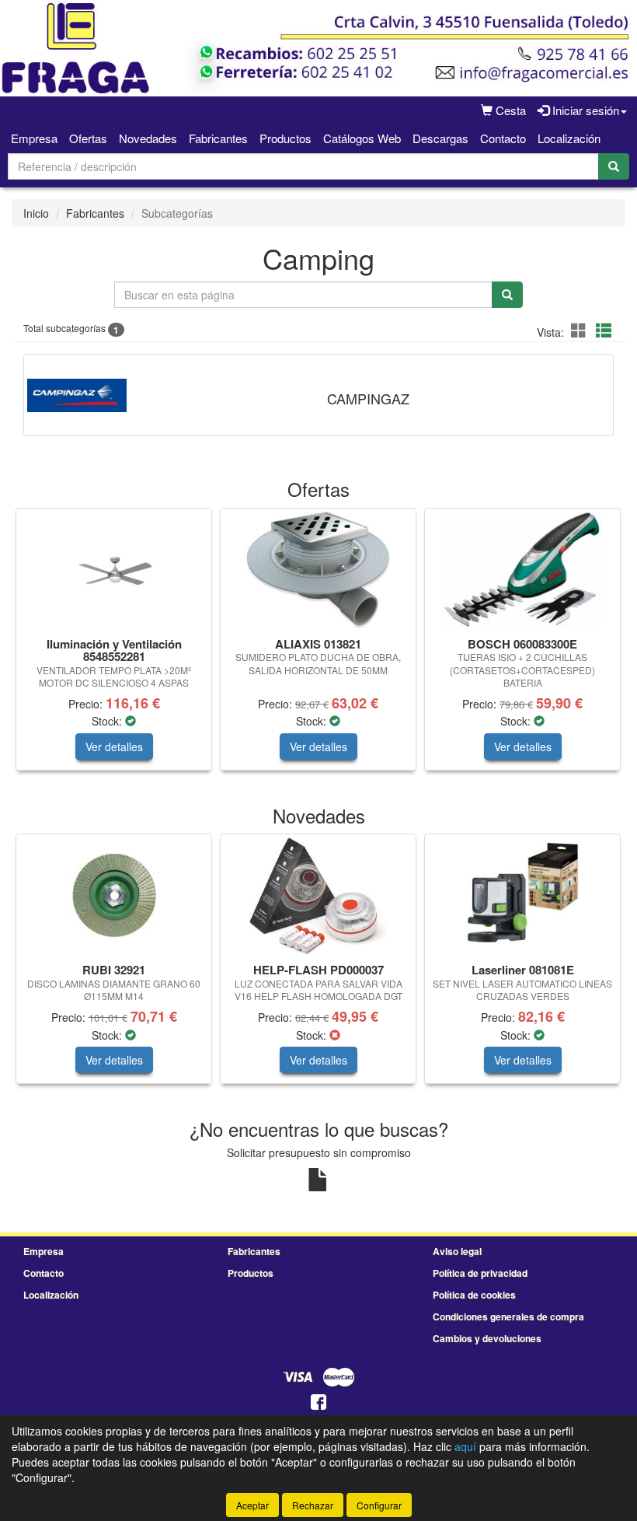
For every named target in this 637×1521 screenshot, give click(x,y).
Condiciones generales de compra (508, 1316)
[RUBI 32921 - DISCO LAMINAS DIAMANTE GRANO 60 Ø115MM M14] (114, 896)
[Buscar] (613, 166)
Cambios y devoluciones (487, 1338)
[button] (581, 330)
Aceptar (252, 1505)
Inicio (36, 213)
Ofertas (88, 138)
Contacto (503, 138)
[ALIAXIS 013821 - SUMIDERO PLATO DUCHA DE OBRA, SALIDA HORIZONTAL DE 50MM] (318, 570)
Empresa (34, 138)
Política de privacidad (480, 1273)
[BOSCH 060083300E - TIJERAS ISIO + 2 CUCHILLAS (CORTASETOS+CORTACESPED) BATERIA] (522, 570)
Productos (285, 138)
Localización (569, 138)
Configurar (379, 1505)
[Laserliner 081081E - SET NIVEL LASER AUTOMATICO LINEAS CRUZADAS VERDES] (522, 895)
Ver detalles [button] (114, 746)
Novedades (148, 138)
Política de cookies (474, 1295)
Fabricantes (218, 138)
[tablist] (318, 647)
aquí (465, 1446)
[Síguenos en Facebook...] (318, 1403)
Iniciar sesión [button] (584, 110)
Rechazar (312, 1505)
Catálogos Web (362, 138)
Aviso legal (457, 1251)
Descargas (440, 138)
